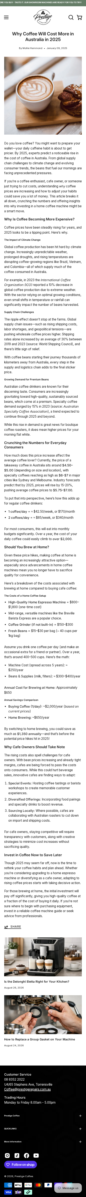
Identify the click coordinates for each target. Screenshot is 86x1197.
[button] (70, 17)
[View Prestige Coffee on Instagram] (7, 1155)
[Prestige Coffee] (43, 17)
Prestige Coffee (12, 1116)
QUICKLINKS (10, 1128)
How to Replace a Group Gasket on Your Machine (39, 1039)
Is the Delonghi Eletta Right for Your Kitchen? (36, 981)
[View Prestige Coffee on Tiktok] (17, 1155)
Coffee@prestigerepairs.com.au (27, 1089)
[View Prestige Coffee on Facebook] (26, 1155)
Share (15, 926)
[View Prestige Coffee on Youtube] (36, 1155)
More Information (13, 1141)
